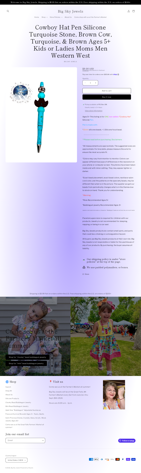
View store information (93, 111)
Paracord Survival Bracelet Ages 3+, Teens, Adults (25, 414)
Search (8, 387)
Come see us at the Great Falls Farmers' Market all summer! (25, 426)
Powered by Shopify (26, 468)
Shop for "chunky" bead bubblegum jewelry (27, 357)
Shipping (86, 70)
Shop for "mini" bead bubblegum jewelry (26, 363)
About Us (9, 395)
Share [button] (87, 274)
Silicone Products (12, 398)
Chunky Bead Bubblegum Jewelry (18, 402)
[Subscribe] (42, 440)
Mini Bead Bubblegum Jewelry (17, 406)
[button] (8, 11)
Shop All (9, 391)
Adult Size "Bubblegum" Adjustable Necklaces (23, 410)
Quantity (86, 78)
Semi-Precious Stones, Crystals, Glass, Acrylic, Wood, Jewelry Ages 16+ (26, 419)
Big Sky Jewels (16, 468)
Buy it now (106, 97)
